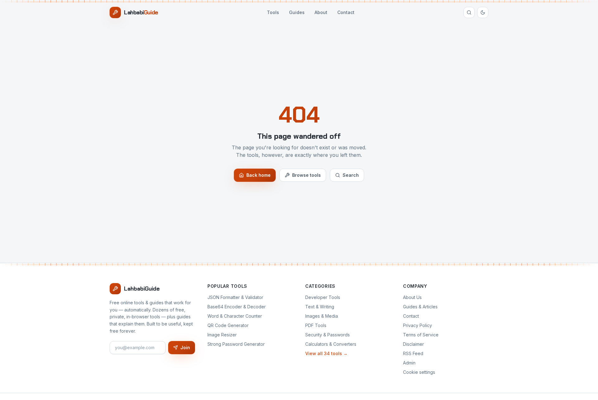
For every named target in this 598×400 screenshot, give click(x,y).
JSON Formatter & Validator (235, 297)
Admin (409, 362)
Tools (273, 12)
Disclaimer (413, 344)
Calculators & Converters (330, 344)
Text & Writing (319, 306)
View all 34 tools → (326, 353)
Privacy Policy (417, 325)
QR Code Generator (228, 325)
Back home (258, 175)
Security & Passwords (327, 334)
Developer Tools (322, 297)
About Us (412, 297)
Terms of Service (421, 334)
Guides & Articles (420, 306)
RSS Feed (413, 353)
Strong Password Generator (236, 344)
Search (351, 175)
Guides (297, 12)
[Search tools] (469, 12)
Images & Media (321, 316)
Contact (345, 12)
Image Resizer (222, 334)
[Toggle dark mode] (482, 12)
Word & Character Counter (234, 316)
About (321, 12)
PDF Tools (315, 325)
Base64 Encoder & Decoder (236, 306)
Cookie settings (419, 372)
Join (185, 347)
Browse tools (306, 175)
